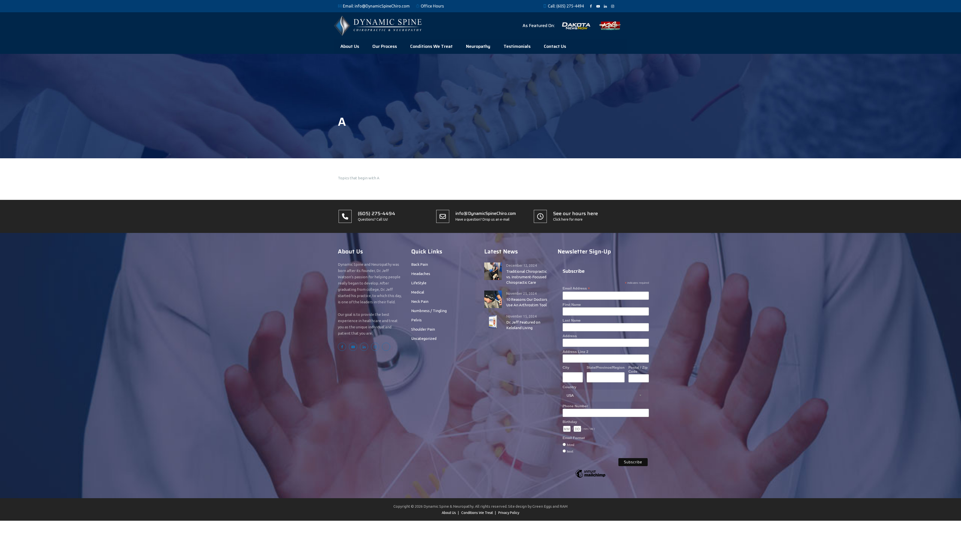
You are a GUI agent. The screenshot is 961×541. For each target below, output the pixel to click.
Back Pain (419, 264)
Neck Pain (419, 301)
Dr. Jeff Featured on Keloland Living (523, 325)
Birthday (570, 422)
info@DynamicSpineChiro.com (382, 6)
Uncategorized (423, 338)
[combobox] (605, 395)
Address (570, 336)
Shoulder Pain (423, 329)
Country (569, 387)
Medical (417, 292)
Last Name (572, 320)
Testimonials (517, 46)
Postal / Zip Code (638, 369)
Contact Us (555, 46)
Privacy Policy (508, 513)
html (570, 445)
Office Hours (432, 6)
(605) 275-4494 (570, 6)
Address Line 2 (575, 352)
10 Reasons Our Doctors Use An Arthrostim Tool (526, 302)
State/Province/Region (606, 367)
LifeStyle (418, 283)
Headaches (420, 274)
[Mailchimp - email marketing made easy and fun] (590, 477)
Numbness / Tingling (429, 311)
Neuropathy (478, 46)
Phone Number (575, 406)
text (570, 451)
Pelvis (416, 320)
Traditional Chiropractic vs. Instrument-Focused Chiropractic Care (526, 277)
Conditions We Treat (431, 46)
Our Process (384, 46)
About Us (349, 46)
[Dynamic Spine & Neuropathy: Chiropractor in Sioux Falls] (378, 25)
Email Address (576, 288)
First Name (572, 305)
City (566, 367)
